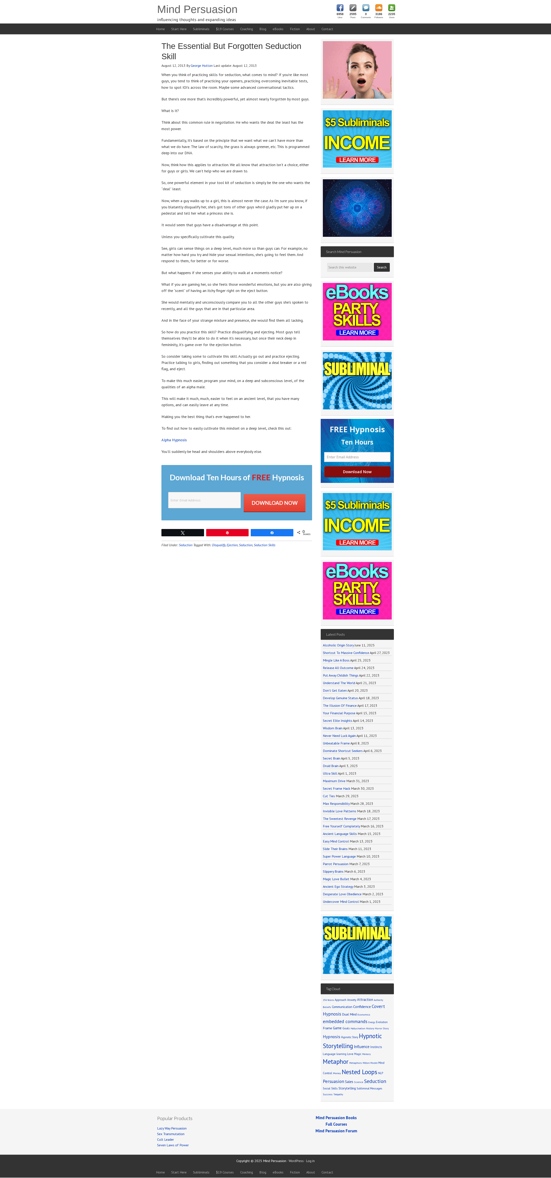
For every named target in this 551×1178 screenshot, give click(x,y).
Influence (361, 1046)
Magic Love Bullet (336, 879)
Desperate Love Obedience (342, 894)
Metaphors (355, 1062)
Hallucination (358, 1028)
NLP (380, 1073)
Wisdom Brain (332, 728)
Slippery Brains (333, 871)
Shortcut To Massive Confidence (346, 653)
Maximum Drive (334, 781)
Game (337, 1028)
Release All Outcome (338, 668)
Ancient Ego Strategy (338, 886)
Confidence (362, 1006)
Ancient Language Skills (340, 834)
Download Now (275, 503)
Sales (349, 1081)
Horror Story (382, 1028)
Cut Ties (329, 796)
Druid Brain (331, 766)
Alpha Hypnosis (174, 439)
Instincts (376, 1047)
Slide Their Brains (335, 849)
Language (329, 1054)
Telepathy (338, 1094)
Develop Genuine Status (340, 698)
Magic (357, 1054)
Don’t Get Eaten (335, 690)
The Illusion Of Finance (340, 705)
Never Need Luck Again (339, 735)
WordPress (296, 1161)
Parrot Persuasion (335, 864)
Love (350, 1054)
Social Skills (330, 1088)
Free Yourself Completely (341, 826)
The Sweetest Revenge (339, 818)
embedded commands (345, 1021)
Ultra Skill (330, 773)
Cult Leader (165, 1139)
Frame (327, 1028)
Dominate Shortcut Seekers (343, 751)
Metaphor (335, 1061)
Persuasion (333, 1081)
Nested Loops (359, 1072)
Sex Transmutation (170, 1134)
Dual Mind (349, 1014)
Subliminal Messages (369, 1088)
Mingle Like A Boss (336, 660)
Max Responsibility (336, 803)
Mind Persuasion (197, 9)
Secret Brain (331, 758)
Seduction (185, 545)
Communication (342, 1007)
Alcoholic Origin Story (338, 645)
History (370, 1028)
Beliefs (327, 1007)
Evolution (382, 1022)
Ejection (232, 545)
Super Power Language (339, 856)
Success (328, 1094)
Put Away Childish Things (340, 675)
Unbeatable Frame (336, 743)
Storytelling (347, 1088)
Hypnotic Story (349, 1037)
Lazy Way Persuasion (172, 1128)
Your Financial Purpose (339, 713)
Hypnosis (331, 1036)
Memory (366, 1054)
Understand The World (339, 683)
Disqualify (218, 545)
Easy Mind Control (336, 841)
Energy (371, 1022)
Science (358, 1082)
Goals (346, 1028)
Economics (364, 1014)
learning (341, 1054)
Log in (310, 1161)
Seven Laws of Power (173, 1145)
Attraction (365, 999)
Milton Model (370, 1062)
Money (337, 1073)
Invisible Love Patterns (339, 811)
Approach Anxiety (345, 1000)
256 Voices (328, 1000)
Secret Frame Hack (336, 788)
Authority (378, 1000)
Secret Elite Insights (337, 720)
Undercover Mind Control (341, 901)
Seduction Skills (264, 545)
